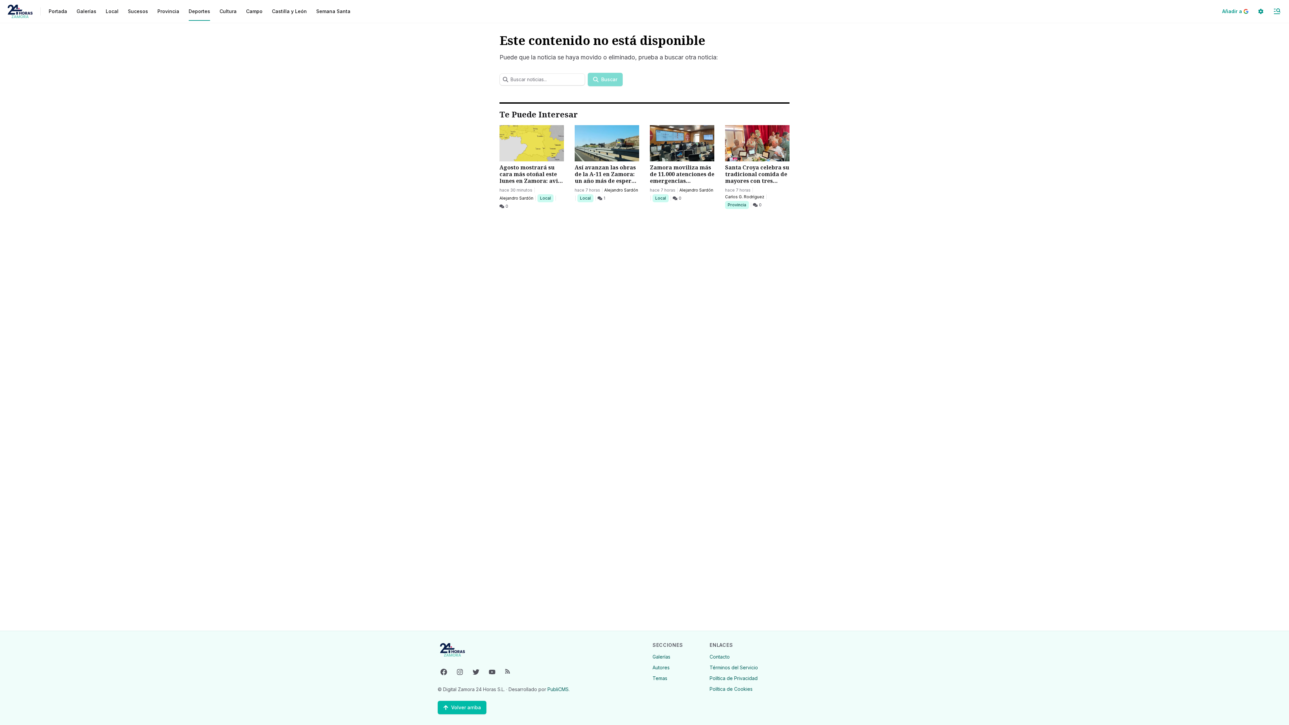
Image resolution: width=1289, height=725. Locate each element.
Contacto (720, 657)
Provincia (737, 204)
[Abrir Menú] (1277, 11)
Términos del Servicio (734, 667)
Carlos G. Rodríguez (744, 196)
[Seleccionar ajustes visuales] (1260, 11)
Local (547, 198)
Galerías (86, 11)
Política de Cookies (731, 689)
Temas (660, 678)
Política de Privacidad (734, 678)
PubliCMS (558, 689)
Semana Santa (333, 11)
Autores (661, 667)
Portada (58, 11)
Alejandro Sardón (516, 198)
